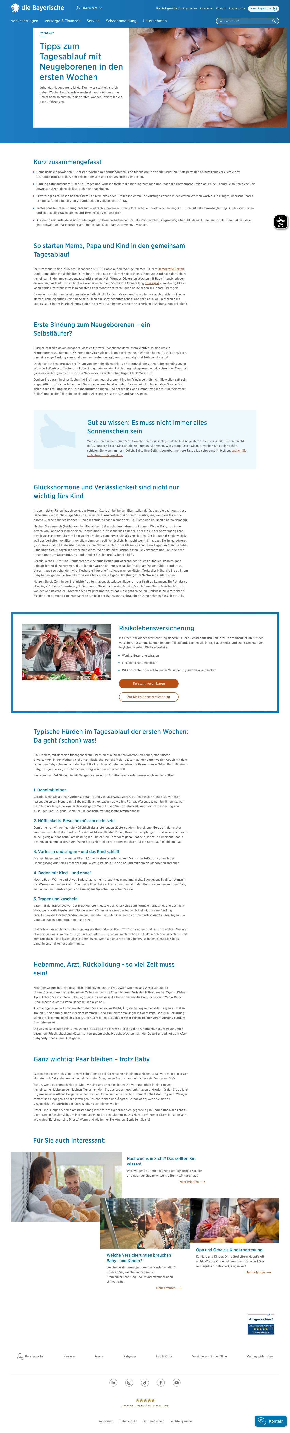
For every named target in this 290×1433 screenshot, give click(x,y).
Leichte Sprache (181, 1421)
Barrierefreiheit (153, 1421)
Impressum (105, 1421)
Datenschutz (128, 1421)
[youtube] (177, 1383)
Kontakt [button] (221, 8)
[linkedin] (113, 1383)
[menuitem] (176, 9)
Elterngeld (152, 283)
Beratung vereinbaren (149, 683)
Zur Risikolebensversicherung (148, 697)
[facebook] (161, 1383)
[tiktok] (145, 1383)
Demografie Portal (170, 269)
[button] (89, 8)
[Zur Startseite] (37, 8)
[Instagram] (129, 1383)
